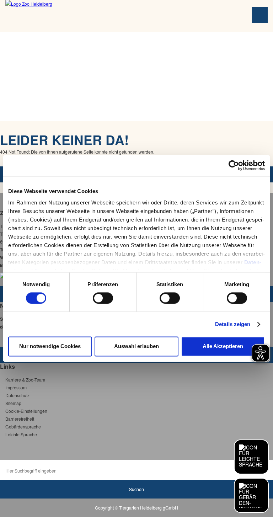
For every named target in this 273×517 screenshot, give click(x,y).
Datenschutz (17, 395)
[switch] (103, 298)
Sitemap (13, 403)
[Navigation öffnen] (260, 15)
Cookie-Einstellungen (26, 411)
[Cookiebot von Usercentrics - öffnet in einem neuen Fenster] (234, 165)
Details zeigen (232, 324)
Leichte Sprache (21, 434)
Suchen (136, 489)
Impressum (16, 387)
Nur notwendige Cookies (50, 346)
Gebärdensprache (23, 426)
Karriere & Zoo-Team (25, 380)
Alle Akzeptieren (223, 346)
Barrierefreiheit (19, 419)
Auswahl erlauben (136, 346)
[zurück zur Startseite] (63, 16)
